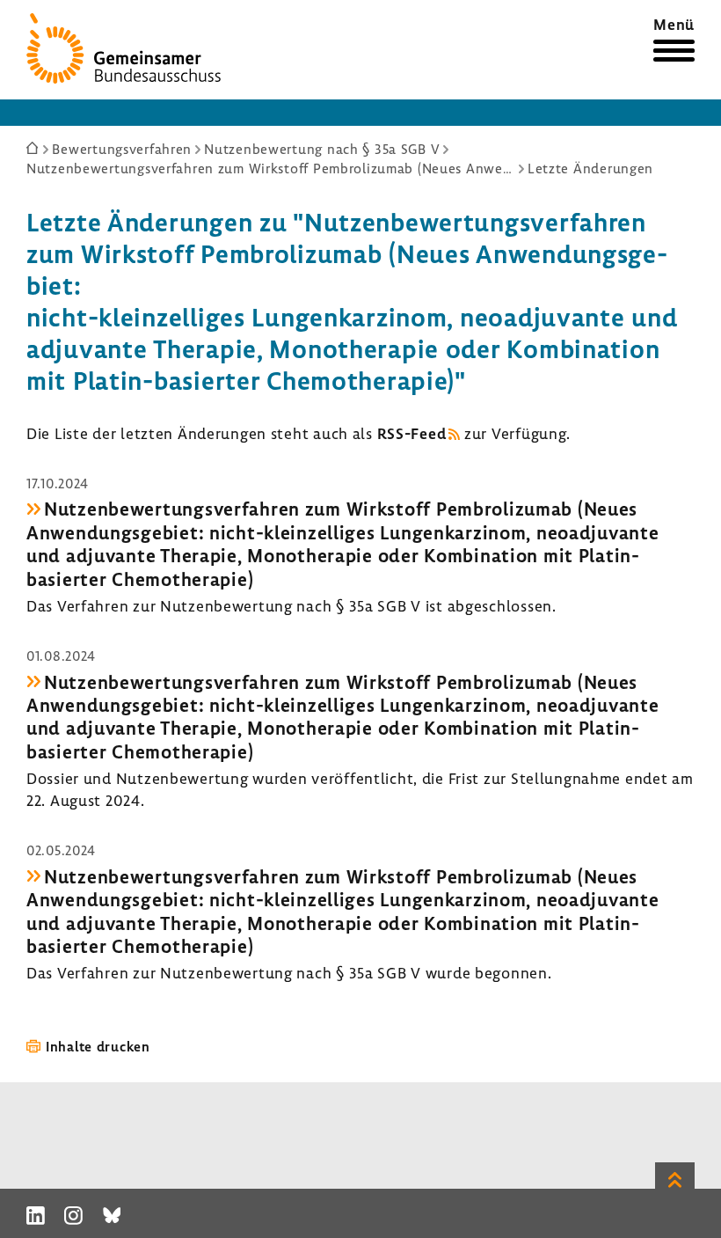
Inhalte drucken (98, 1046)
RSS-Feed (412, 433)
